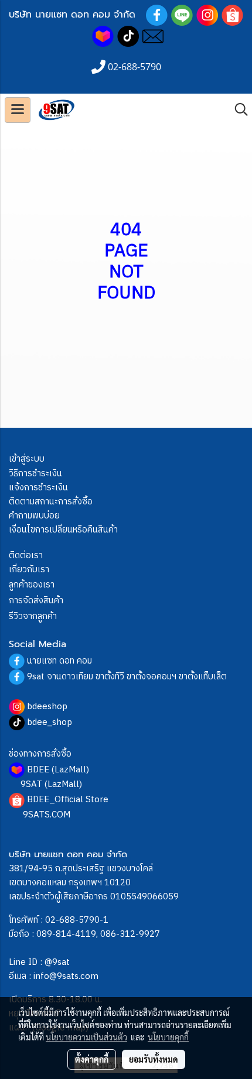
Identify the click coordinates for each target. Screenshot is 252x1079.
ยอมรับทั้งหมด (153, 1059)
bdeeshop (47, 706)
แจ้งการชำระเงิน (38, 487)
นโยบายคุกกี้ (168, 1037)
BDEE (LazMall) (58, 769)
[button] (237, 109)
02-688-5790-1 (76, 920)
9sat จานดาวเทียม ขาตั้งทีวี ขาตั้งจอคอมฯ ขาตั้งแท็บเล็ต (127, 676)
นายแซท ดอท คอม (59, 661)
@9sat (57, 962)
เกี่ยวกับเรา (29, 569)
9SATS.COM (46, 814)
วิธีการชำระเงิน (35, 473)
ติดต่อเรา (26, 555)
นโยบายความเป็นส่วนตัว (86, 1037)
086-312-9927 (130, 934)
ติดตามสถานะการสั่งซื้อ (51, 501)
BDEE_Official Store (67, 799)
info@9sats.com (65, 976)
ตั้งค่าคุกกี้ (91, 1059)
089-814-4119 (66, 934)
